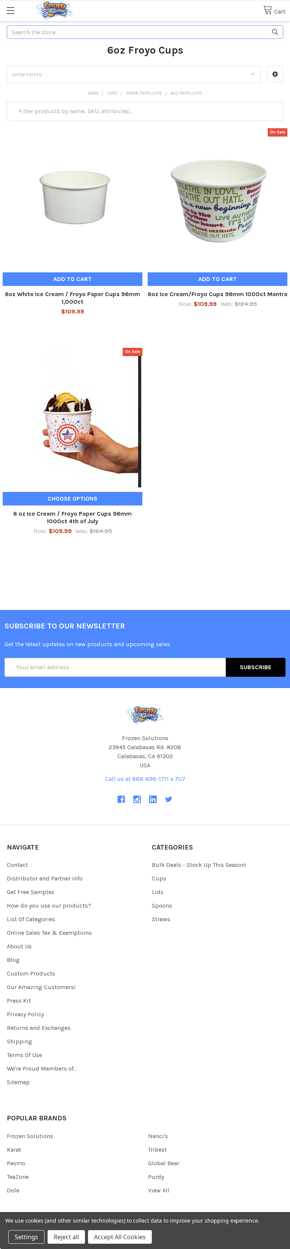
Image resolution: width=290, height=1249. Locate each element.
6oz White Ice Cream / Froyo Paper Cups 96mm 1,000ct (72, 297)
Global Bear (163, 1163)
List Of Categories (31, 919)
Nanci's (158, 1136)
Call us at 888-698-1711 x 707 (145, 778)
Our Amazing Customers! (41, 987)
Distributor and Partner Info (45, 878)
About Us (19, 946)
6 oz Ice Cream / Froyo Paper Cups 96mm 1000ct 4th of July (72, 517)
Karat (14, 1149)
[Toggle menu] (10, 10)
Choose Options (72, 498)
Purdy (156, 1176)
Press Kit (19, 1000)
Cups (159, 878)
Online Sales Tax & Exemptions (49, 932)
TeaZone (18, 1176)
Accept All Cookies (120, 1237)
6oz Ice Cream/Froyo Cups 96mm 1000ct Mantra (217, 294)
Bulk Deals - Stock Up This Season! (199, 864)
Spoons (162, 905)
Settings (26, 1237)
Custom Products (31, 973)
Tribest (157, 1149)
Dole (13, 1190)
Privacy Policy (25, 1014)
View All (159, 1190)
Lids (158, 892)
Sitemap (18, 1082)
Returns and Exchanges (39, 1027)
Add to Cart (72, 279)
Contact (17, 864)
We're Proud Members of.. (41, 1068)
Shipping (19, 1041)
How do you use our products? (49, 905)
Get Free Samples (30, 892)
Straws (161, 919)
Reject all (66, 1237)
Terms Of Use (24, 1055)
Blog (13, 959)
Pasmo (16, 1163)
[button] (275, 74)
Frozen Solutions (30, 1136)
